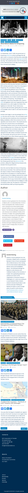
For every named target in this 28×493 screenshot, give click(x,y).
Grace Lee (3, 363)
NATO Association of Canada (18, 405)
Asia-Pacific (3, 40)
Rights (2, 42)
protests (22, 250)
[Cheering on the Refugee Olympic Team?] (14, 352)
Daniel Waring (19, 40)
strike (2, 102)
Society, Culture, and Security (11, 42)
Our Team (4, 461)
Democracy (11, 250)
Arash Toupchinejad (5, 400)
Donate (4, 478)
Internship (4, 482)
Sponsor (4, 480)
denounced (18, 161)
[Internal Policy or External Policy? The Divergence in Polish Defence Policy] (14, 310)
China (9, 40)
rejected (21, 59)
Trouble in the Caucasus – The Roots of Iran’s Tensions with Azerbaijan (13, 402)
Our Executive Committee (8, 459)
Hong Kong (17, 250)
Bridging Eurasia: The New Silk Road (24, 428)
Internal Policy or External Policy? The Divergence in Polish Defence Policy (12, 324)
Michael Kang (13, 327)
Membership (5, 476)
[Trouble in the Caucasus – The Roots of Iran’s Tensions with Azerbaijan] (14, 390)
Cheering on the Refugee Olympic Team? (14, 365)
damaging (11, 157)
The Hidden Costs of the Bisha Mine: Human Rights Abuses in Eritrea (5, 428)
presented (8, 55)
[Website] (13, 230)
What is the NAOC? (7, 458)
